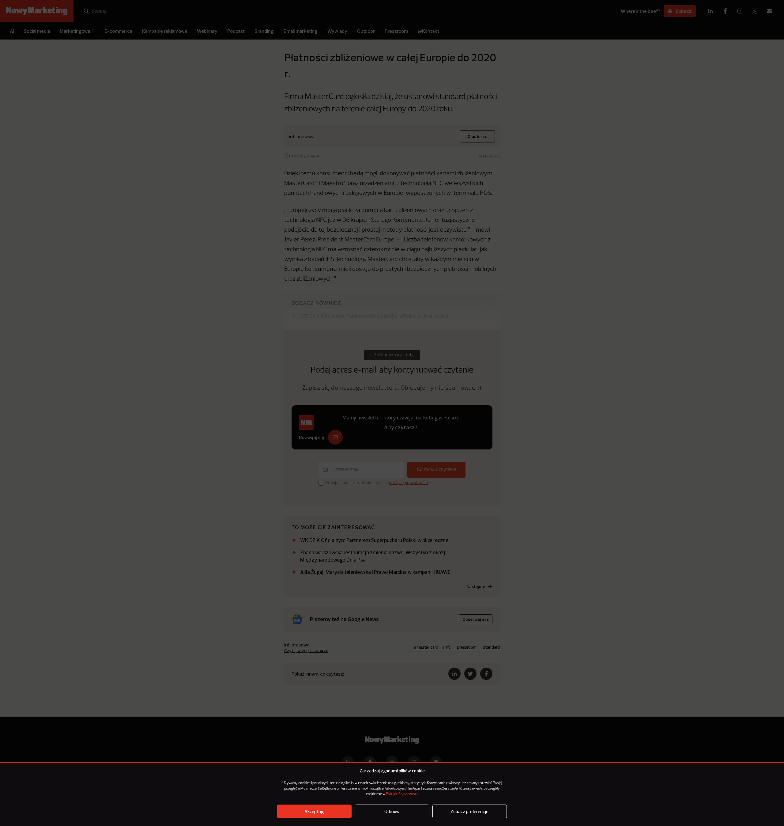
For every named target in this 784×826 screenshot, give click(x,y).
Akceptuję (314, 811)
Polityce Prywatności (401, 794)
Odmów (392, 811)
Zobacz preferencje (469, 811)
